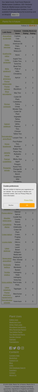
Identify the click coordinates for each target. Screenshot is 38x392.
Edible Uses (13, 320)
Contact (12, 373)
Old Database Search (17, 368)
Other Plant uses (15, 325)
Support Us (13, 360)
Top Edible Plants (15, 332)
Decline (11, 205)
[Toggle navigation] (33, 22)
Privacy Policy (28, 200)
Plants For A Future (11, 21)
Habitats (12, 339)
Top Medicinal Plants (17, 334)
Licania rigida (7, 242)
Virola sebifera (7, 282)
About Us (12, 375)
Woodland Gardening (17, 327)
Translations (14, 342)
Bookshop (13, 358)
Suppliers (13, 370)
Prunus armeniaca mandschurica (7, 295)
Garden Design (15, 337)
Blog (11, 363)
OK (27, 205)
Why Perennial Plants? (17, 330)
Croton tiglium (7, 234)
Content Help (14, 355)
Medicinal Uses (15, 322)
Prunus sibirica (7, 213)
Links (11, 365)
